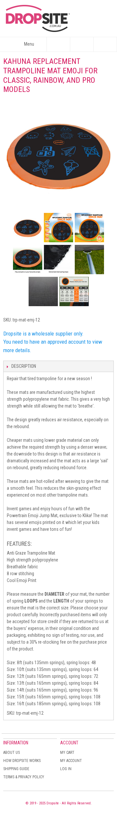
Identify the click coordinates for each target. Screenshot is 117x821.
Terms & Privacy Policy (23, 777)
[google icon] (28, 228)
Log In (66, 769)
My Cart (67, 752)
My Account (71, 760)
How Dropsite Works (22, 760)
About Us (11, 752)
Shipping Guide (16, 769)
